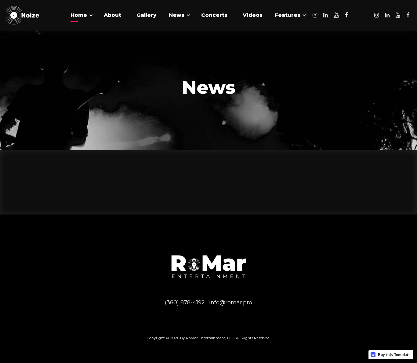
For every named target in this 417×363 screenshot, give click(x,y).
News (176, 15)
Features (287, 15)
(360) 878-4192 (185, 302)
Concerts (214, 15)
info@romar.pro (230, 302)
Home (79, 15)
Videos (253, 15)
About (112, 15)
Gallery (146, 15)
